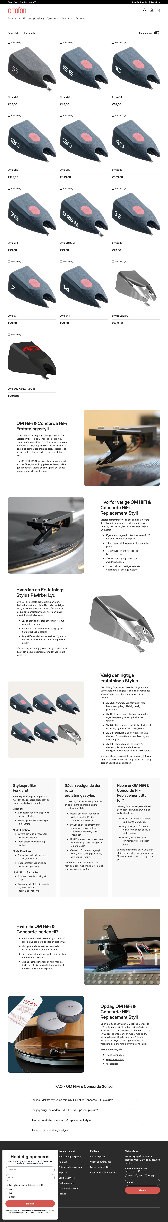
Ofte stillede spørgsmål (70, 1167)
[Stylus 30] (84, 142)
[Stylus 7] (32, 288)
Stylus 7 (12, 316)
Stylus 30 (65, 170)
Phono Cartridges (115, 1055)
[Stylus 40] (136, 142)
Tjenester (51, 18)
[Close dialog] (55, 1153)
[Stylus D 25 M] (84, 215)
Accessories (112, 1064)
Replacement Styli (115, 1059)
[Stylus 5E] (84, 69)
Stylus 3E (117, 243)
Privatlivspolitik (98, 1156)
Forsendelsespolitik (100, 1167)
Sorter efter (30, 33)
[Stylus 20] (32, 142)
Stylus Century (120, 316)
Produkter (12, 18)
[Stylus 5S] (32, 69)
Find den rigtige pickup (33, 18)
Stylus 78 (13, 243)
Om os (79, 18)
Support (66, 18)
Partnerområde (66, 1183)
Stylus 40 (117, 170)
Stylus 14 (65, 316)
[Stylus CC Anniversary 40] (32, 361)
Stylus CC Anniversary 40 (22, 389)
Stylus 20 (13, 170)
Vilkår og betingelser (100, 1162)
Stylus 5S (13, 97)
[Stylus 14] (84, 288)
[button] (158, 10)
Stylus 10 (117, 97)
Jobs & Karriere (67, 1177)
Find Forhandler (140, 2)
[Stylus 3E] (136, 215)
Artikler (62, 1193)
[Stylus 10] (136, 69)
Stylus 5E (65, 97)
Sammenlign (145, 33)
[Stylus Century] (136, 288)
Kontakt (63, 1162)
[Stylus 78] (32, 215)
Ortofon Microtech (68, 1188)
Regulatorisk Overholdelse (103, 1172)
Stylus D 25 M (67, 243)
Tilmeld (142, 1190)
